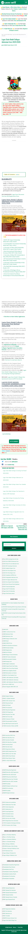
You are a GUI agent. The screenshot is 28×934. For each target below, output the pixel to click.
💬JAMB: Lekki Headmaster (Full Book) (10, 677)
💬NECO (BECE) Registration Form (9, 751)
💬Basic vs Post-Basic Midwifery (9, 834)
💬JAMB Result (5, 641)
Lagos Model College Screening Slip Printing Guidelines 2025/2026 (13, 499)
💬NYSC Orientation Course (8, 813)
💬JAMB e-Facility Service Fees (8, 631)
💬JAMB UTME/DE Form (7, 643)
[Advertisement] (14, 62)
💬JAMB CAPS (5, 629)
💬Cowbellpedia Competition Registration (10, 864)
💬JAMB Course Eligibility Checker (9, 670)
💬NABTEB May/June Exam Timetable (10, 779)
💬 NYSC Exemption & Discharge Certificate (11, 823)
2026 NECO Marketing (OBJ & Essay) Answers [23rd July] (14, 606)
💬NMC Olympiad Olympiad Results (9, 892)
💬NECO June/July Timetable (8, 740)
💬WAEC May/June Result (7, 703)
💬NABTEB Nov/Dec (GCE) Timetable (9, 781)
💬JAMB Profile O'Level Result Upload (10, 668)
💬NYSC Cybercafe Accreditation (9, 802)
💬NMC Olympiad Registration (8, 888)
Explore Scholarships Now (10, 24)
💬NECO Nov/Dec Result (7, 746)
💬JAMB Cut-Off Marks (7, 652)
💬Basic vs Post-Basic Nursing (8, 837)
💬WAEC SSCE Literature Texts (8, 700)
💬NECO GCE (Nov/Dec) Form (8, 737)
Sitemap (14, 927)
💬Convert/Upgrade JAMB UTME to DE (10, 686)
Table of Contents (11, 174)
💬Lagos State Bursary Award (8, 593)
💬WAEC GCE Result (6, 705)
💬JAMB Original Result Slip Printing (9, 666)
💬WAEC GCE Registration (7, 712)
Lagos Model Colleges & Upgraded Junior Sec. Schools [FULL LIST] (13, 513)
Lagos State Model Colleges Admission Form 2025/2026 (13, 520)
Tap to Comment (14, 441)
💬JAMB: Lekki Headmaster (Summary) (10, 679)
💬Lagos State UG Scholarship (8, 591)
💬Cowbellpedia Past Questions (8, 876)
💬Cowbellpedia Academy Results (9, 874)
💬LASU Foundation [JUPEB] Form (9, 575)
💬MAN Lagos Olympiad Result (8, 899)
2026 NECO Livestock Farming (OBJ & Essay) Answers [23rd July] (13, 609)
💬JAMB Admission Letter (7, 636)
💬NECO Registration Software (8, 749)
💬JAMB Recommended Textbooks (9, 659)
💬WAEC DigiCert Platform (7, 696)
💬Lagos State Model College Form (9, 920)
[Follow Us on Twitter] (2, 461)
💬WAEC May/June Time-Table (8, 714)
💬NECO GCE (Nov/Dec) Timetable (9, 742)
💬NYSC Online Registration (8, 807)
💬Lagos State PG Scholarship (8, 589)
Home (2, 34)
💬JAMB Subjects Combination (8, 663)
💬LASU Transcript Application (8, 586)
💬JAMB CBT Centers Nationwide (9, 657)
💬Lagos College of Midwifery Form (9, 855)
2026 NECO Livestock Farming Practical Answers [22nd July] (13, 613)
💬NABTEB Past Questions (7, 788)
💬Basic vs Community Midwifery (9, 839)
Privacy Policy (20, 927)
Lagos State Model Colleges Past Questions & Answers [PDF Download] (13, 492)
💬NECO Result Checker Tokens (8, 758)
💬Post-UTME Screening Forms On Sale (10, 559)
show (17, 174)
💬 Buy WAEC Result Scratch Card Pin (10, 723)
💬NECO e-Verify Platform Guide (9, 760)
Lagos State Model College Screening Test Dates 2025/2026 (14, 506)
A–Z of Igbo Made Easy (7, 28)
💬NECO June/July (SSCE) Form (8, 735)
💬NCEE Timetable (6, 915)
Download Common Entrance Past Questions (12, 14)
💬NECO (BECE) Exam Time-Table (9, 753)
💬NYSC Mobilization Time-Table (9, 804)
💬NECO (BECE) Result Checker (8, 756)
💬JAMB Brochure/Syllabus (7, 647)
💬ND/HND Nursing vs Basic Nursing (9, 846)
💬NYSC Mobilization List (7, 809)
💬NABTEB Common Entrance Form (9, 918)
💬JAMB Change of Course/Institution (10, 654)
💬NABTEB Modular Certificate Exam (9, 786)
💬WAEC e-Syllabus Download (8, 698)
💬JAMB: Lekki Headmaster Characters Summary (12, 682)
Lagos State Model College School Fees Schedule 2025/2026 (14, 486)
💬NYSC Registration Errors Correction (10, 820)
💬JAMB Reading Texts (7, 661)
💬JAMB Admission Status (7, 634)
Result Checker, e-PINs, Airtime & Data (11, 7)
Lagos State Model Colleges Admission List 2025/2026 (13, 479)
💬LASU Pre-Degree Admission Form (9, 579)
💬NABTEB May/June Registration (9, 770)
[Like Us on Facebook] (2, 464)
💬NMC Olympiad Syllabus (7, 895)
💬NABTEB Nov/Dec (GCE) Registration (10, 772)
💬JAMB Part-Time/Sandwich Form (9, 675)
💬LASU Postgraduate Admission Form (10, 577)
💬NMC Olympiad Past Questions (9, 890)
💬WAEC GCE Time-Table (7, 716)
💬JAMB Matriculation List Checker (9, 673)
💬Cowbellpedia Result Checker (8, 867)
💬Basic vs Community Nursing (8, 841)
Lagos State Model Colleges (8, 34)
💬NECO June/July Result (7, 744)
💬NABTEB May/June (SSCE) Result (9, 777)
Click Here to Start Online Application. (14, 316)
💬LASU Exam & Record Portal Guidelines (10, 584)
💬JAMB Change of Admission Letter (9, 638)
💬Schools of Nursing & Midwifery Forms (10, 848)
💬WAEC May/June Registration (8, 710)
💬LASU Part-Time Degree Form (8, 573)
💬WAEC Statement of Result (8, 719)
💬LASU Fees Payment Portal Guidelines (10, 582)
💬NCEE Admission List (7, 913)
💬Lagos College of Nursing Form (9, 853)
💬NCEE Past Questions (7, 911)
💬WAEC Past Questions (7, 707)
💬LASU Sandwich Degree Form (8, 568)
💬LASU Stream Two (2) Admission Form (10, 563)
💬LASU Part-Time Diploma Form (9, 570)
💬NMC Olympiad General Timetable (9, 897)
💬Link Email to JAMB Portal (8, 684)
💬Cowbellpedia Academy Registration (10, 871)
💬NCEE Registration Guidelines (8, 909)
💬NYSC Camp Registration (7, 811)
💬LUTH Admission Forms (7, 850)
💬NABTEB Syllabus (6, 783)
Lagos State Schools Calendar (9, 19)
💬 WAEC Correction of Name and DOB (10, 726)
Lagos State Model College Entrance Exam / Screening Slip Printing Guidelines (14, 371)
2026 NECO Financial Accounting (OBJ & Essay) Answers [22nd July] (14, 617)
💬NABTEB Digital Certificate (8, 793)
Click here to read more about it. (13, 360)
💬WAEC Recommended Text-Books (9, 721)
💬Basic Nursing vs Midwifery (8, 844)
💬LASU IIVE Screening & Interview (9, 566)
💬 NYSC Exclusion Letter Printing (9, 825)
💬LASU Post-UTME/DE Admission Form (10, 561)
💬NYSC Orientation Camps (7, 816)
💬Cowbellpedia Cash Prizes (8, 869)
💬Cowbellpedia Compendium (8, 878)
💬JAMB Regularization (7, 650)
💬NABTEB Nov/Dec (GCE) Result (9, 774)
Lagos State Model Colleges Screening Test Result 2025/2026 (15, 472)
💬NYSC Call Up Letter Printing (8, 818)
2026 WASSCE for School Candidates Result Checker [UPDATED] (13, 603)
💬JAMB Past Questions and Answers (9, 645)
